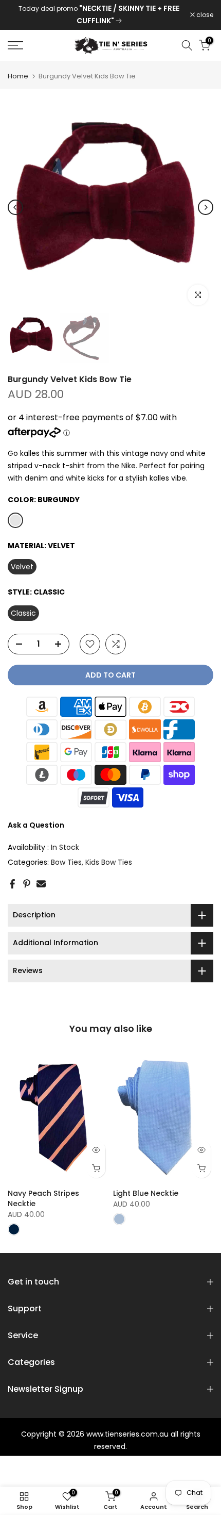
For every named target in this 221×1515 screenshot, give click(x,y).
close (204, 15)
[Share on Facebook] (12, 883)
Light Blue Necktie (145, 1193)
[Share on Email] (41, 883)
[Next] (205, 207)
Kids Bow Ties (108, 862)
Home (18, 76)
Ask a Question (36, 825)
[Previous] (15, 207)
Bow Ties (66, 862)
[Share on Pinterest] (26, 883)
